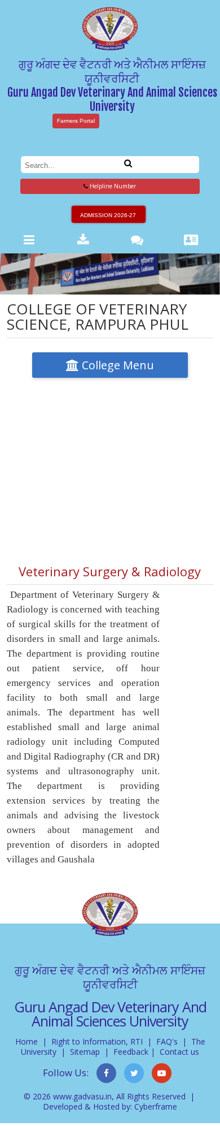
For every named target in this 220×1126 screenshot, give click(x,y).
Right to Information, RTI (97, 1041)
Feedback (130, 1051)
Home (26, 1041)
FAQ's (167, 1041)
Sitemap (85, 1051)
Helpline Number (112, 186)
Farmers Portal (76, 121)
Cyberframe (155, 1106)
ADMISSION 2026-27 (108, 215)
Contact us (179, 1051)
